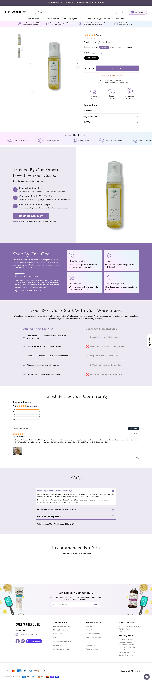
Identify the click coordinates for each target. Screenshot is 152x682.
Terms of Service (92, 649)
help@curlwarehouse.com (125, 24)
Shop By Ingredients (72, 19)
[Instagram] (23, 641)
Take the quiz (86, 24)
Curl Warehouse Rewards (62, 641)
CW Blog (56, 638)
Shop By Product (52, 19)
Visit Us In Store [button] (127, 622)
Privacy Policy (90, 645)
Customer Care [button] (60, 622)
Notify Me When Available (111, 75)
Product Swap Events (93, 638)
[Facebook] (18, 641)
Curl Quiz (41, 265)
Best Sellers (120, 19)
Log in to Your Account (61, 649)
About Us (89, 630)
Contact (89, 626)
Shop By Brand (33, 19)
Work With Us (90, 641)
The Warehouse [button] (93, 622)
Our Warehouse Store (93, 634)
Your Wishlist (57, 645)
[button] (77, 66)
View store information (120, 82)
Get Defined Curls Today (31, 216)
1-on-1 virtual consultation (78, 500)
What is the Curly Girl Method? (63, 626)
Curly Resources (59, 634)
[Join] (96, 604)
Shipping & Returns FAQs (61, 630)
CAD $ (43, 671)
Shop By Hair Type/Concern (98, 19)
